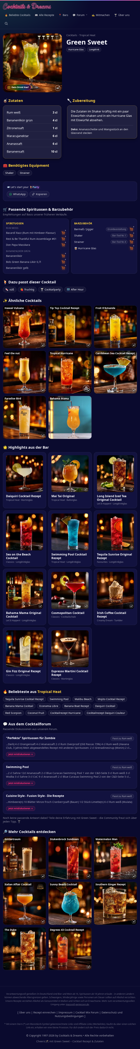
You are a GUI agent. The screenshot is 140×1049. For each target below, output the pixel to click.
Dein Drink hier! (20, 87)
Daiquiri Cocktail (105, 706)
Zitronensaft (15, 128)
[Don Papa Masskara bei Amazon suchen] (63, 245)
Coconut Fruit (36, 713)
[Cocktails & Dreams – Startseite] (27, 6)
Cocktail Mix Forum (87, 1012)
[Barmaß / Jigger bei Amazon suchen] (131, 229)
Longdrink (94, 49)
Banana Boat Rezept (76, 706)
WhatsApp (19, 194)
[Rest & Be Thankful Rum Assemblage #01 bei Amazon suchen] (63, 239)
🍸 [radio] (39, 37)
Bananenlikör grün (20, 120)
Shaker (9, 173)
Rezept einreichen (44, 1012)
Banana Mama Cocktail (19, 706)
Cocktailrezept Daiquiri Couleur (106, 713)
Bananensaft (15, 151)
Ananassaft (14, 144)
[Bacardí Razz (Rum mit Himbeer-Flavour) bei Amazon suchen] (63, 233)
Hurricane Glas (76, 49)
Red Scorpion (13, 713)
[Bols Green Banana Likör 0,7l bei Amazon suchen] (63, 262)
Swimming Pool (59, 699)
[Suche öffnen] (6, 23)
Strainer (25, 173)
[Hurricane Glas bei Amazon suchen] (131, 248)
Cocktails (71, 35)
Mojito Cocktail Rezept (111, 699)
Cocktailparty (50, 289)
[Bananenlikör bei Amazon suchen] (63, 256)
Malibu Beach (83, 699)
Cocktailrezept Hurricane (65, 713)
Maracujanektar (18, 136)
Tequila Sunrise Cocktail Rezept (24, 699)
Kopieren (41, 194)
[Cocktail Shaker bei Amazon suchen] (131, 235)
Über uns (24, 1012)
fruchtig (27, 289)
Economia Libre (48, 706)
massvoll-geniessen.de (77, 1004)
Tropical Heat (87, 35)
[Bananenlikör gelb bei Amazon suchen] (63, 268)
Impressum (66, 1012)
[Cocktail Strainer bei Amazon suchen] (131, 242)
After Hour (75, 289)
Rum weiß (13, 112)
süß (9, 289)
